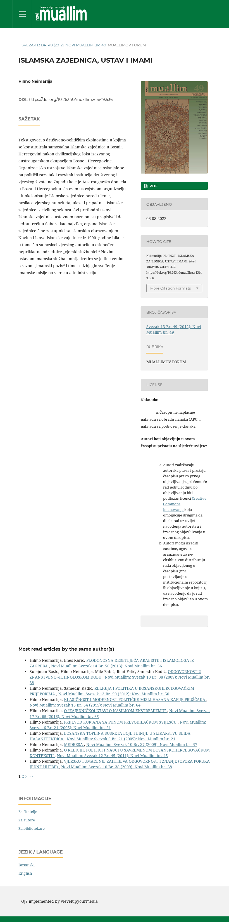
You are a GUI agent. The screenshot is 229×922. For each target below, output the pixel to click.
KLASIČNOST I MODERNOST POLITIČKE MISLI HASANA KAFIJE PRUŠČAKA (135, 699)
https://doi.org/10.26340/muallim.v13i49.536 (71, 99)
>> (30, 776)
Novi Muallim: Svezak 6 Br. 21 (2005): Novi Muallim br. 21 (121, 738)
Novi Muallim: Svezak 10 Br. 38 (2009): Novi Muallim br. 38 (116, 766)
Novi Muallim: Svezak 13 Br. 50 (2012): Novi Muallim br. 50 (113, 693)
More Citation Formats (170, 288)
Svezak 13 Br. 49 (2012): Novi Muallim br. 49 (64, 45)
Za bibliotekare (31, 828)
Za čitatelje (27, 811)
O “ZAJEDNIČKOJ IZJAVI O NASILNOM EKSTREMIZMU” (115, 710)
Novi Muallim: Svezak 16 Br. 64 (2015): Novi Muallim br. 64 (85, 705)
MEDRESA (74, 744)
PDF (153, 186)
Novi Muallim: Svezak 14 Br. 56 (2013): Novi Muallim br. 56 (106, 666)
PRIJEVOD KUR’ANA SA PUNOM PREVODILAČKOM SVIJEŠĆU (121, 722)
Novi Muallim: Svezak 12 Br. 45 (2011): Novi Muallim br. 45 (112, 755)
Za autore (26, 820)
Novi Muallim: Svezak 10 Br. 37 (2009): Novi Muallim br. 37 (141, 744)
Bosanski (26, 865)
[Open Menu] (22, 14)
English (25, 873)
